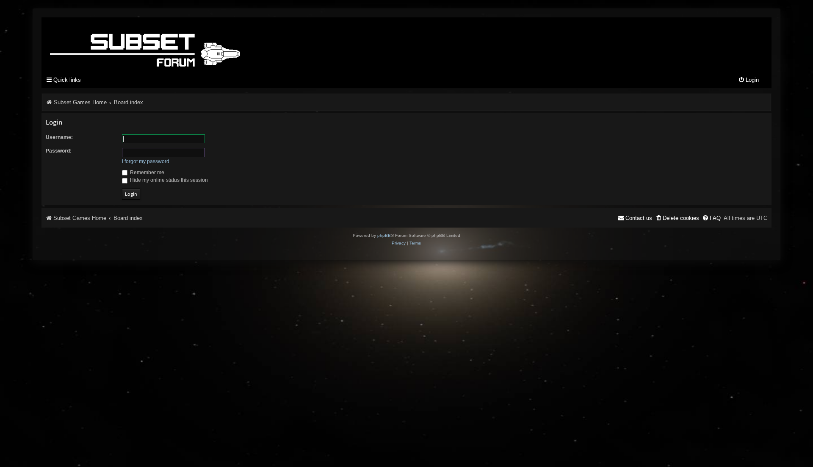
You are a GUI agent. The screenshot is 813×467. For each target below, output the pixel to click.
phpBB (384, 235)
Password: (59, 151)
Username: (59, 137)
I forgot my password (145, 161)
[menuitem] (748, 80)
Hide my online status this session (168, 180)
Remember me (146, 172)
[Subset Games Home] (198, 43)
